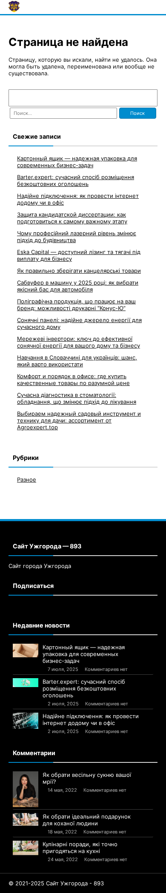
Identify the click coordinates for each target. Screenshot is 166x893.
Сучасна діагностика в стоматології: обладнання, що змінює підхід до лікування (76, 398)
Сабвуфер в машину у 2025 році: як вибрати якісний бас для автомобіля (77, 286)
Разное (26, 479)
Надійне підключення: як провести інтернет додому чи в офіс (91, 719)
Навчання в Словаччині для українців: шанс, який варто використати (77, 361)
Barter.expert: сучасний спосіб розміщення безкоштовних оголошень (75, 180)
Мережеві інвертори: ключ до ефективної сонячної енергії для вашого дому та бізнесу (78, 342)
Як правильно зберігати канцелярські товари (79, 270)
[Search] (146, 97)
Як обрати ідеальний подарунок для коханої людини (87, 820)
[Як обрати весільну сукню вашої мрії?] (25, 789)
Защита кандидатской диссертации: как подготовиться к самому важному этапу (72, 218)
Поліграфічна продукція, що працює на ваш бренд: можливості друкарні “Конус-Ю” (76, 304)
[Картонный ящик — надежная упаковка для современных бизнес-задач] (25, 650)
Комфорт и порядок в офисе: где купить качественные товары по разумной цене (73, 379)
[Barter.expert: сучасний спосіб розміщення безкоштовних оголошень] (25, 682)
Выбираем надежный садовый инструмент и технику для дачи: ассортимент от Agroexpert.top (79, 420)
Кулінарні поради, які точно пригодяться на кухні (80, 847)
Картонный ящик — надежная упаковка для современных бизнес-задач (77, 161)
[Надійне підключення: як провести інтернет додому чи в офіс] (25, 720)
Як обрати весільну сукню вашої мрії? (87, 778)
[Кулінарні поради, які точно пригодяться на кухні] (25, 848)
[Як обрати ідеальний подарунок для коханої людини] (25, 819)
